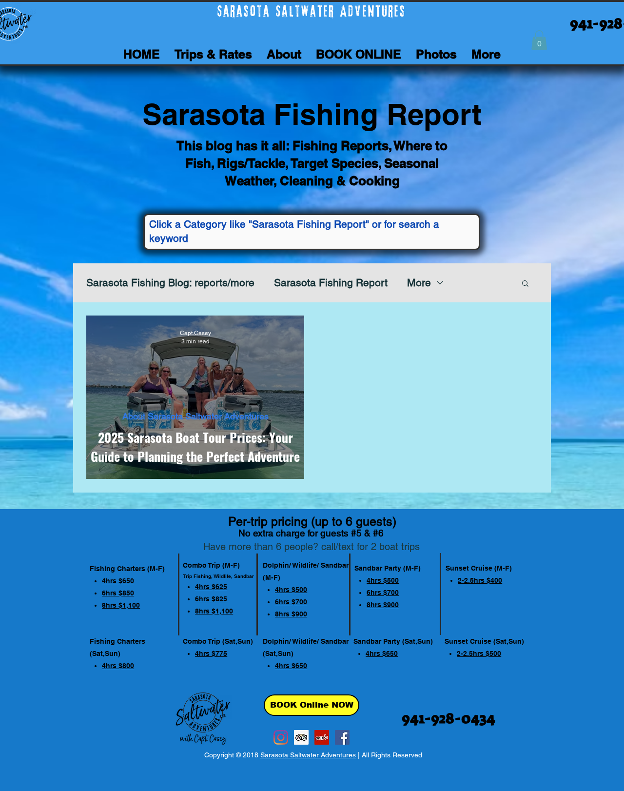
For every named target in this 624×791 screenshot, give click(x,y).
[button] (539, 40)
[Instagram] (280, 737)
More (419, 283)
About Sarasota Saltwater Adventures (195, 416)
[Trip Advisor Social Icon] (301, 737)
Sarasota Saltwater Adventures (308, 755)
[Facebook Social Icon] (342, 737)
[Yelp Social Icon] (321, 737)
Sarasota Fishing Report (331, 283)
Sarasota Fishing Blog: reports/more (170, 283)
